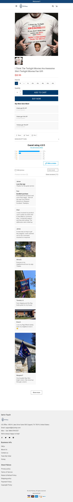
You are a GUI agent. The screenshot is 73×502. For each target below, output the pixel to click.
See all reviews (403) (36, 147)
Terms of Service (7, 472)
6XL (53, 83)
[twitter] (6, 437)
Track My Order (6, 456)
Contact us (4, 453)
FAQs (3, 446)
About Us (4, 449)
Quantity (17, 88)
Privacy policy (5, 469)
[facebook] (2, 437)
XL (28, 83)
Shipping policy (6, 478)
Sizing (3, 459)
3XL (38, 83)
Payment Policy (6, 482)
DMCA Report (36, 493)
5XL (48, 83)
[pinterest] (14, 437)
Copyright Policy (6, 485)
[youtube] (10, 437)
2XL (33, 83)
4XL (43, 83)
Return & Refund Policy (8, 475)
